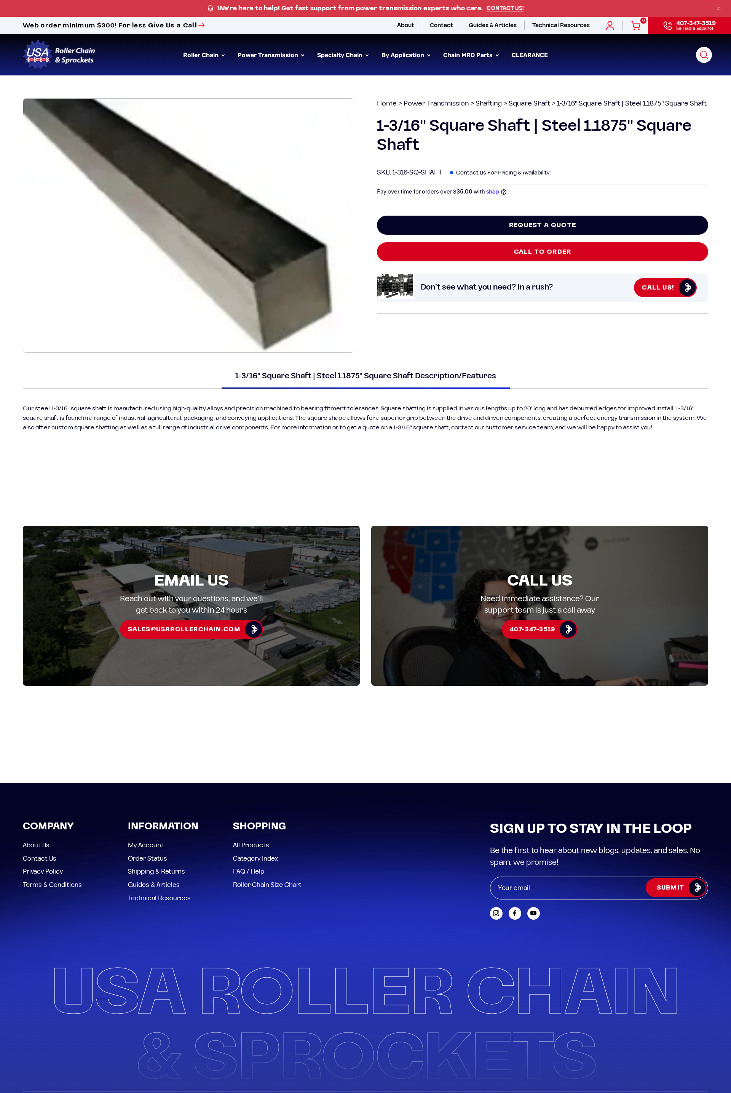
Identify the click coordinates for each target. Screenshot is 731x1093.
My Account (146, 845)
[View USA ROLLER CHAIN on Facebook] (515, 913)
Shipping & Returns (156, 871)
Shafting (489, 103)
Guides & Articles (154, 884)
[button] (704, 55)
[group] (365, 9)
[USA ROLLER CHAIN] (59, 55)
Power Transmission (436, 103)
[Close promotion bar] (718, 8)
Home (387, 103)
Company (48, 827)
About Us (36, 845)
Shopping (259, 827)
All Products (251, 845)
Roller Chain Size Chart (267, 884)
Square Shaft (529, 103)
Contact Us (39, 858)
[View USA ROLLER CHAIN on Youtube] (533, 913)
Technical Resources (159, 898)
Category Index (255, 858)
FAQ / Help (248, 871)
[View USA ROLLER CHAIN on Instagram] (496, 913)
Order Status (147, 858)
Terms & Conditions (52, 884)
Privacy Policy (43, 871)
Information (163, 827)
